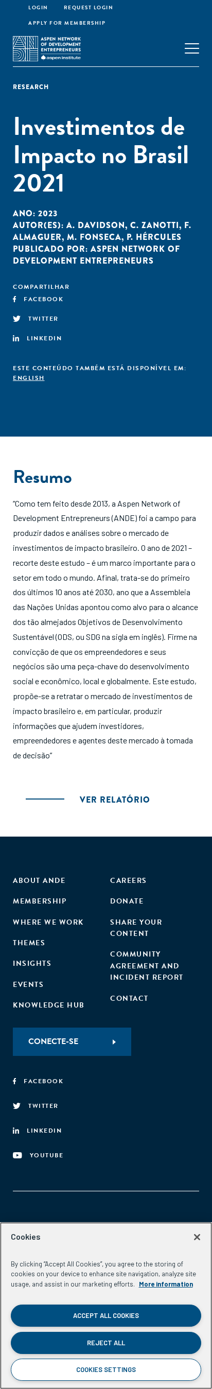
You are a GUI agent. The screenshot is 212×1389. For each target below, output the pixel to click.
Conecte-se (53, 1041)
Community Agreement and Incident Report (147, 966)
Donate (127, 901)
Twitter (43, 318)
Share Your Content (136, 928)
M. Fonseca (94, 237)
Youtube (47, 1155)
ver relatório (115, 800)
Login (38, 7)
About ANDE (39, 880)
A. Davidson (95, 225)
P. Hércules (154, 237)
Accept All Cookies (106, 1315)
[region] (106, 1305)
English (29, 378)
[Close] (197, 1237)
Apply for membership (66, 23)
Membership (39, 901)
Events (28, 984)
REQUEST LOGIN (89, 7)
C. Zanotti (154, 225)
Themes (29, 942)
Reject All (106, 1343)
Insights (32, 963)
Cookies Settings (106, 1369)
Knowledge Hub (49, 1005)
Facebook (43, 299)
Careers (128, 880)
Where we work (48, 922)
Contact (129, 998)
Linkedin (44, 338)
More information (166, 1284)
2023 (48, 213)
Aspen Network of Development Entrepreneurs (96, 255)
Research (31, 87)
